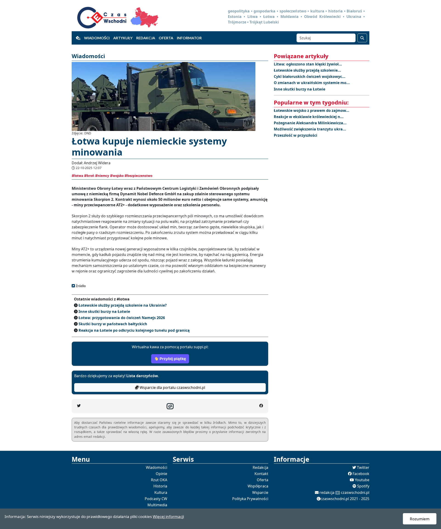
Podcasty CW (156, 498)
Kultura (160, 492)
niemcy (103, 175)
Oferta (166, 38)
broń (90, 175)
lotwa (78, 175)
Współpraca (258, 486)
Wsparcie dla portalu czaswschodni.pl (172, 387)
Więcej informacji (168, 516)
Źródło (80, 286)
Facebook (361, 473)
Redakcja (145, 38)
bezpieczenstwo (139, 175)
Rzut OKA (159, 479)
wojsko (118, 175)
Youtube (362, 479)
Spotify (363, 486)
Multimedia (157, 504)
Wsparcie (260, 492)
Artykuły (123, 38)
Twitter (363, 467)
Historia (160, 486)
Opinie (161, 473)
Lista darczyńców (142, 375)
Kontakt (261, 473)
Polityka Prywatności (250, 498)
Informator (189, 38)
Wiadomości (97, 38)
